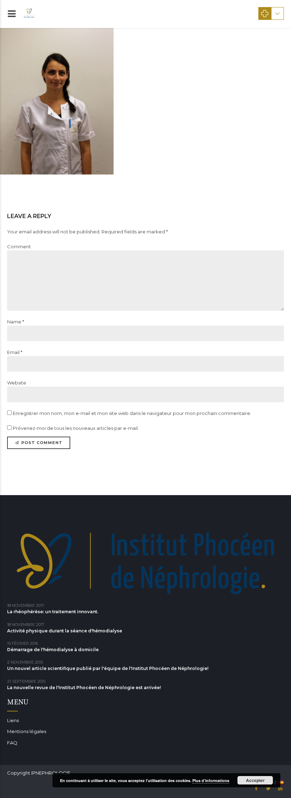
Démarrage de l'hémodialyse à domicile (53, 649)
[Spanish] (281, 782)
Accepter (255, 780)
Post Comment (41, 442)
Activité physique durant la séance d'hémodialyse (64, 630)
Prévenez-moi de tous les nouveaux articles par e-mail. (76, 428)
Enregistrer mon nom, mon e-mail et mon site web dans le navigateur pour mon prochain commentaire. (132, 413)
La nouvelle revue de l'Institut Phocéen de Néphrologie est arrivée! (84, 687)
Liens (13, 720)
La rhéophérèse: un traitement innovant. (52, 611)
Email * (14, 352)
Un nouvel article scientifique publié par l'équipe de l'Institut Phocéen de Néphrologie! (107, 668)
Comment (19, 246)
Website (16, 383)
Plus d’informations (210, 780)
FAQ (12, 743)
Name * (15, 322)
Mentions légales (26, 731)
